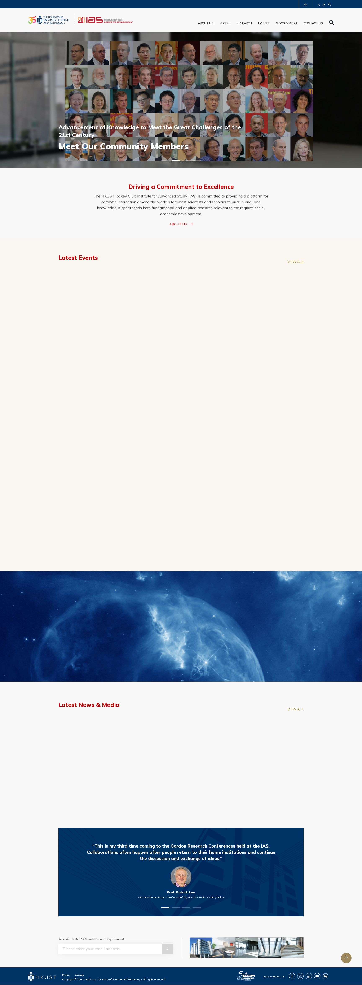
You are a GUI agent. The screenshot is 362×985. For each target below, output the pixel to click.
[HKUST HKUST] (49, 20)
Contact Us (313, 23)
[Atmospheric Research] (264, 380)
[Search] (331, 23)
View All (295, 262)
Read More (199, 776)
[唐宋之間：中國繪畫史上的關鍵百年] (181, 454)
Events (264, 23)
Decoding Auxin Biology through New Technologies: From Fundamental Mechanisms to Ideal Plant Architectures (97, 501)
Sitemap (79, 974)
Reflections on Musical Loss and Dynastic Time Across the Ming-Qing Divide (264, 498)
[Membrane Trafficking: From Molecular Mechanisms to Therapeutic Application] (181, 306)
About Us (205, 23)
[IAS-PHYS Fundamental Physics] (97, 380)
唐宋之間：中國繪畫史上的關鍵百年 (179, 495)
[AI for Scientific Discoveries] (181, 380)
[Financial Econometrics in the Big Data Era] (97, 306)
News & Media (286, 23)
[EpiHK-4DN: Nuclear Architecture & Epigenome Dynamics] (264, 306)
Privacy (66, 974)
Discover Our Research (178, 667)
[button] (165, 160)
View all (295, 351)
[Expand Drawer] (305, 4)
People (225, 23)
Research (244, 23)
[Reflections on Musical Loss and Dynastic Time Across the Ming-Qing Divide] (265, 454)
